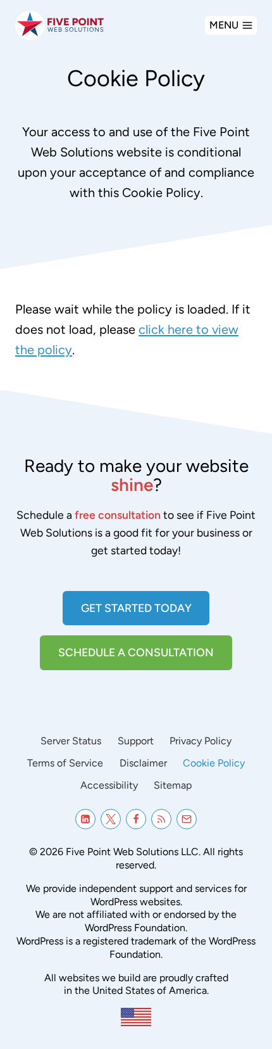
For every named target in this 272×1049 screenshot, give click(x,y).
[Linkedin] (85, 819)
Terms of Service (65, 763)
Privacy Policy (201, 741)
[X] (111, 819)
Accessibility (109, 785)
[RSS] (161, 819)
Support (136, 741)
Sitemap (173, 785)
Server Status (70, 741)
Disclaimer (143, 763)
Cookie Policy (214, 763)
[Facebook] (136, 819)
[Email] (186, 819)
